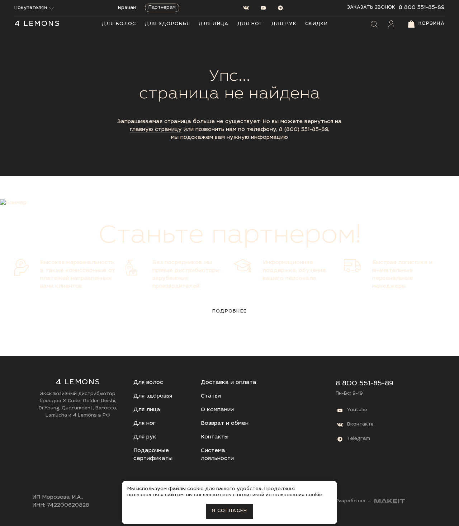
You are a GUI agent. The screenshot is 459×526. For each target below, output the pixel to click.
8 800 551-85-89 (422, 7)
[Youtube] (263, 8)
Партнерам (162, 7)
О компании (217, 410)
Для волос (119, 24)
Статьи (211, 396)
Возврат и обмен (225, 423)
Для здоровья (167, 24)
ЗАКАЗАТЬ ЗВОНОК (371, 7)
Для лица (213, 24)
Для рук (284, 24)
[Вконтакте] (246, 8)
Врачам (127, 8)
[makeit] (389, 502)
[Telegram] (280, 8)
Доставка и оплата (228, 382)
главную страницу (156, 129)
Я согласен (229, 511)
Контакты (214, 437)
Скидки (316, 24)
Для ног (250, 24)
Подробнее (229, 311)
